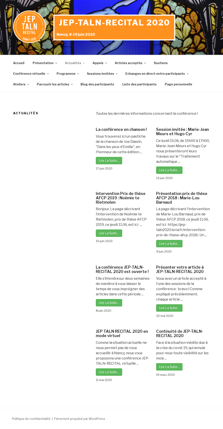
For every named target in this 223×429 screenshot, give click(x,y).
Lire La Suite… (109, 160)
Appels (98, 63)
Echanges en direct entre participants (155, 73)
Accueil (18, 63)
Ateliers (19, 84)
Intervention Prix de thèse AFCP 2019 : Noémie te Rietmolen (120, 198)
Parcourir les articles (53, 84)
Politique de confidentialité (31, 419)
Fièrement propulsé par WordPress (79, 419)
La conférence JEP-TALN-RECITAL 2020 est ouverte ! (122, 269)
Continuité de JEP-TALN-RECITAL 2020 (179, 333)
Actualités (73, 63)
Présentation (43, 63)
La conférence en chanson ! (121, 129)
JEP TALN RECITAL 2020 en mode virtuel (122, 333)
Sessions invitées (100, 73)
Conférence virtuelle (29, 73)
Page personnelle (178, 84)
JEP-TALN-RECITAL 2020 (114, 22)
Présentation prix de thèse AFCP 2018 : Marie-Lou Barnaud (181, 198)
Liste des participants (139, 84)
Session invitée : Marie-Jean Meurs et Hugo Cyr (182, 131)
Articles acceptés (128, 63)
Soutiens (161, 63)
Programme (66, 73)
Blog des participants (97, 84)
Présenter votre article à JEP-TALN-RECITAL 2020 (180, 269)
